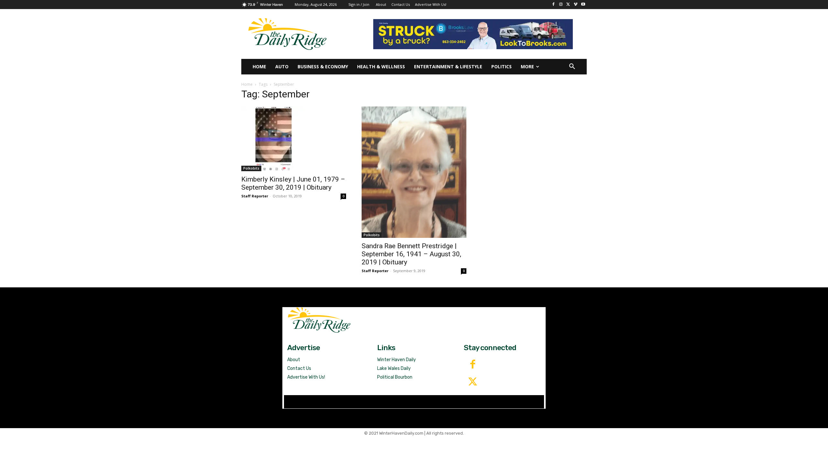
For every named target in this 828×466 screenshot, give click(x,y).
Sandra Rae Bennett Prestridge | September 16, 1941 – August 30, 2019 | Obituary (411, 254)
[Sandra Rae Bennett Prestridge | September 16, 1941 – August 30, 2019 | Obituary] (414, 172)
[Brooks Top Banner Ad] (473, 34)
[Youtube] (583, 4)
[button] (572, 66)
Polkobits (251, 168)
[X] (568, 4)
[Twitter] (472, 382)
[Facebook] (553, 4)
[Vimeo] (575, 4)
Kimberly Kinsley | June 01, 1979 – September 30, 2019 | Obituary (293, 183)
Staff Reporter (254, 196)
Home (247, 84)
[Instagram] (561, 4)
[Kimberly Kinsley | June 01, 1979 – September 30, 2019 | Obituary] (293, 138)
